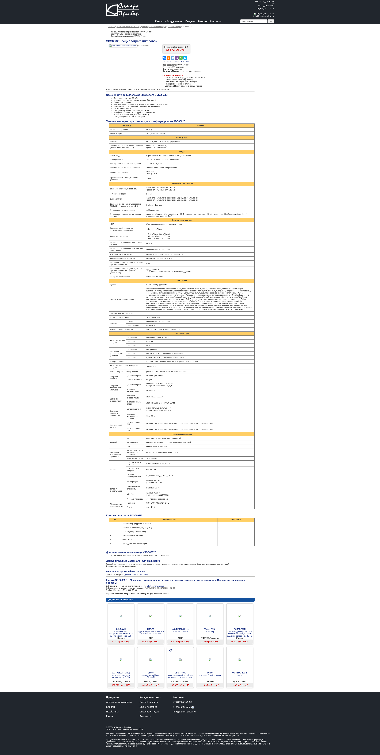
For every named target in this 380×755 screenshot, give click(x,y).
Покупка (190, 21)
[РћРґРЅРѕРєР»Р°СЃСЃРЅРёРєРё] (168, 58)
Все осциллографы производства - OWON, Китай (131, 32)
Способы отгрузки (149, 711)
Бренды (110, 707)
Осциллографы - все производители (126, 34)
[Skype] (185, 58)
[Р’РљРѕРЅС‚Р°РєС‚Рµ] (164, 58)
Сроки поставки (148, 707)
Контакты (215, 21)
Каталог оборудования (168, 21)
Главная (111, 27)
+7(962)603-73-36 (265, 13)
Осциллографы (174, 27)
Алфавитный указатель (119, 702)
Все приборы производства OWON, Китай (128, 36)
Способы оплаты (149, 702)
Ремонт (202, 21)
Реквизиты (145, 716)
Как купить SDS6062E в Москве (176, 61)
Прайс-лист (112, 711)
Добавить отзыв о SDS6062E (137, 575)
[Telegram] (172, 58)
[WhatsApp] (181, 58)
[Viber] (177, 58)
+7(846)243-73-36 (265, 8)
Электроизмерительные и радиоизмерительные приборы (141, 27)
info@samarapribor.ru (263, 16)
